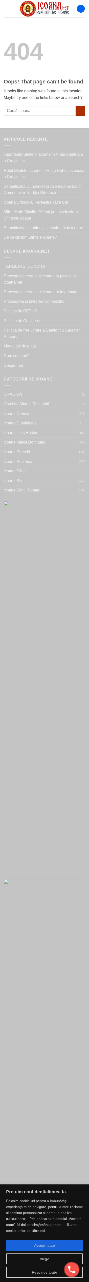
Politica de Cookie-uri (23, 321)
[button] (7, 8)
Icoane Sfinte (15, 471)
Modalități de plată (20, 346)
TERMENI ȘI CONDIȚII (24, 266)
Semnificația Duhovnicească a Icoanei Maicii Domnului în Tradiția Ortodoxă (43, 189)
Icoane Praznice (18, 461)
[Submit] (80, 111)
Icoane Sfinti (14, 481)
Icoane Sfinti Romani (22, 490)
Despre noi (13, 365)
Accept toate (44, 1245)
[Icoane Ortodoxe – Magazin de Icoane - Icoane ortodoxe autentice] (44, 8)
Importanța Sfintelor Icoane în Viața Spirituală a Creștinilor (43, 157)
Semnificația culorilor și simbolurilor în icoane (43, 228)
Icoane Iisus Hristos (21, 433)
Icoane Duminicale (20, 423)
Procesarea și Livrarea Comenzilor (34, 301)
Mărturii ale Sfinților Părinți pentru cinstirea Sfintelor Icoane (41, 215)
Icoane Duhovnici (19, 414)
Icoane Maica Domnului (24, 442)
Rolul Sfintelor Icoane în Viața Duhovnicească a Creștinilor (44, 173)
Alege (44, 1259)
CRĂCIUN (13, 394)
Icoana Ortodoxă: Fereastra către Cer (36, 202)
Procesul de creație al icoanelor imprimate (40, 292)
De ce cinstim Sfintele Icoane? (30, 237)
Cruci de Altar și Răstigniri (26, 404)
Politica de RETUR (20, 311)
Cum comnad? (16, 356)
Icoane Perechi (17, 452)
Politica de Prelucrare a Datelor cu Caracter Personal (42, 333)
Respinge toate (44, 1272)
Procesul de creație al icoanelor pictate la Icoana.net (40, 279)
